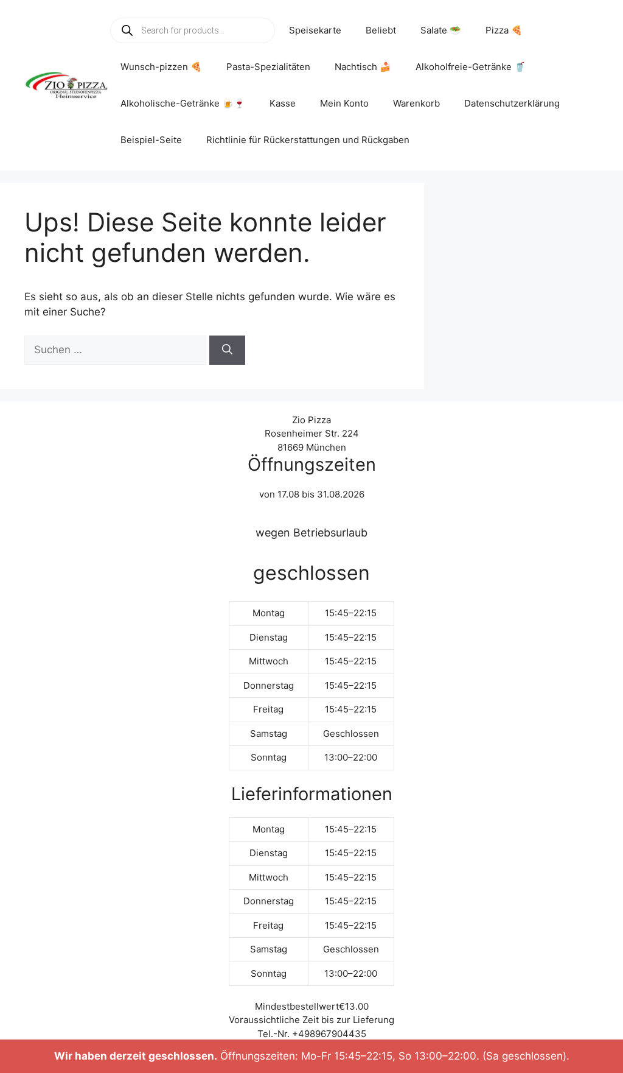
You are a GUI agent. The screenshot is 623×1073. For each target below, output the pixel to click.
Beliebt (381, 30)
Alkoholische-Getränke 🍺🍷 (182, 103)
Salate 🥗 (440, 30)
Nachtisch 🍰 (363, 66)
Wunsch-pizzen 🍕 (161, 66)
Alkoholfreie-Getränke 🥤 (471, 66)
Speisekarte (315, 30)
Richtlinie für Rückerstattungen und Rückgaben (307, 140)
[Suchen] (227, 350)
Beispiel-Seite (151, 140)
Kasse (283, 103)
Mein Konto (344, 103)
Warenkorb (416, 103)
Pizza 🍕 (504, 30)
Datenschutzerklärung (512, 103)
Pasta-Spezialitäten (268, 66)
